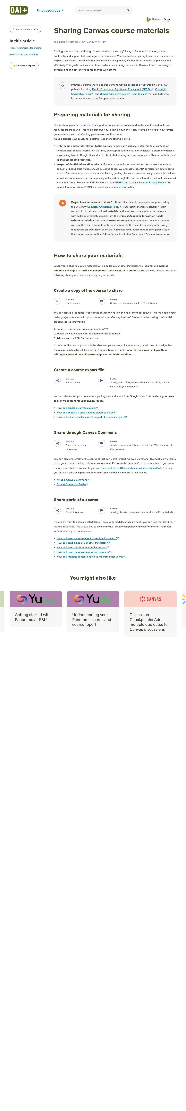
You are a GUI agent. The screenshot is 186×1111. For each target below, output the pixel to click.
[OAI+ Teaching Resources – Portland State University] (19, 10)
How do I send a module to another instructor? (83, 552)
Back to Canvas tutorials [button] (27, 29)
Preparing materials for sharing (25, 47)
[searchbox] (104, 10)
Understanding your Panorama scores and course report (34, 619)
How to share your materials (24, 54)
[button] (128, 10)
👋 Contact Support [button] (24, 65)
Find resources (48, 10)
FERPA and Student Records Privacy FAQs (139, 182)
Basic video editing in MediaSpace (149, 616)
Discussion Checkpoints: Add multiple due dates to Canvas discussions (91, 621)
